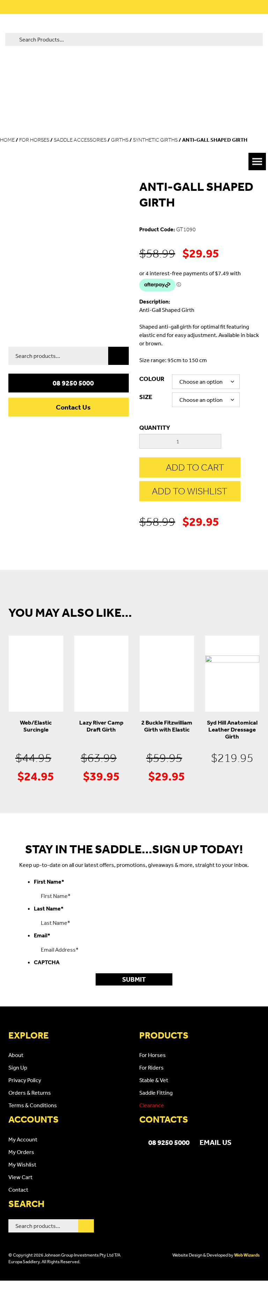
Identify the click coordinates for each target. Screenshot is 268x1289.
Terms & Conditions (32, 1105)
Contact (18, 1189)
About (15, 1054)
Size (145, 397)
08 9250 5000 (73, 383)
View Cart (20, 1177)
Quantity (154, 428)
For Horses (34, 140)
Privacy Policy (24, 1080)
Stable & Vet (153, 1080)
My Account (22, 1139)
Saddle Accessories (80, 140)
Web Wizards (247, 1255)
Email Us (215, 1142)
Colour (151, 379)
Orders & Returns (29, 1092)
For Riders (151, 1067)
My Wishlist (22, 1164)
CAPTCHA (47, 962)
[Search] (118, 356)
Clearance (151, 1105)
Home (7, 140)
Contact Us (73, 407)
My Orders (21, 1151)
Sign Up (17, 1067)
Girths (119, 140)
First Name (49, 881)
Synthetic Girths (155, 140)
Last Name (49, 908)
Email (42, 935)
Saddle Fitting (156, 1092)
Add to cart (195, 467)
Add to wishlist (190, 491)
